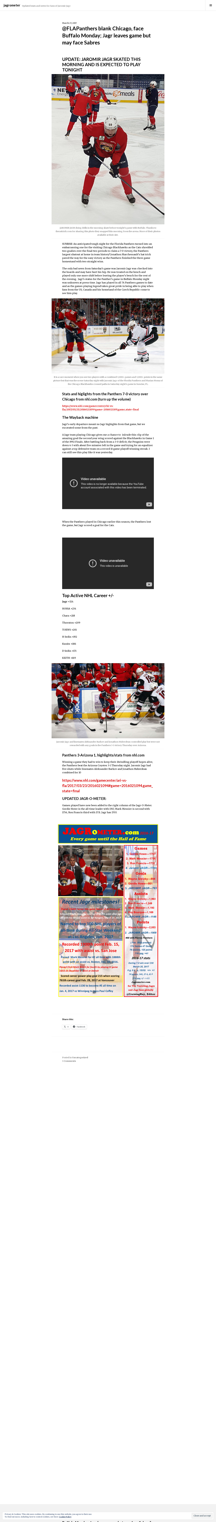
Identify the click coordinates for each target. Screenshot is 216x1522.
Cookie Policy (65, 1517)
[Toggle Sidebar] (210, 5)
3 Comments (69, 1061)
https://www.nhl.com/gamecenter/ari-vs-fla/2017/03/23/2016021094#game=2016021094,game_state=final (107, 785)
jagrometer (12, 5)
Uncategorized (80, 1057)
